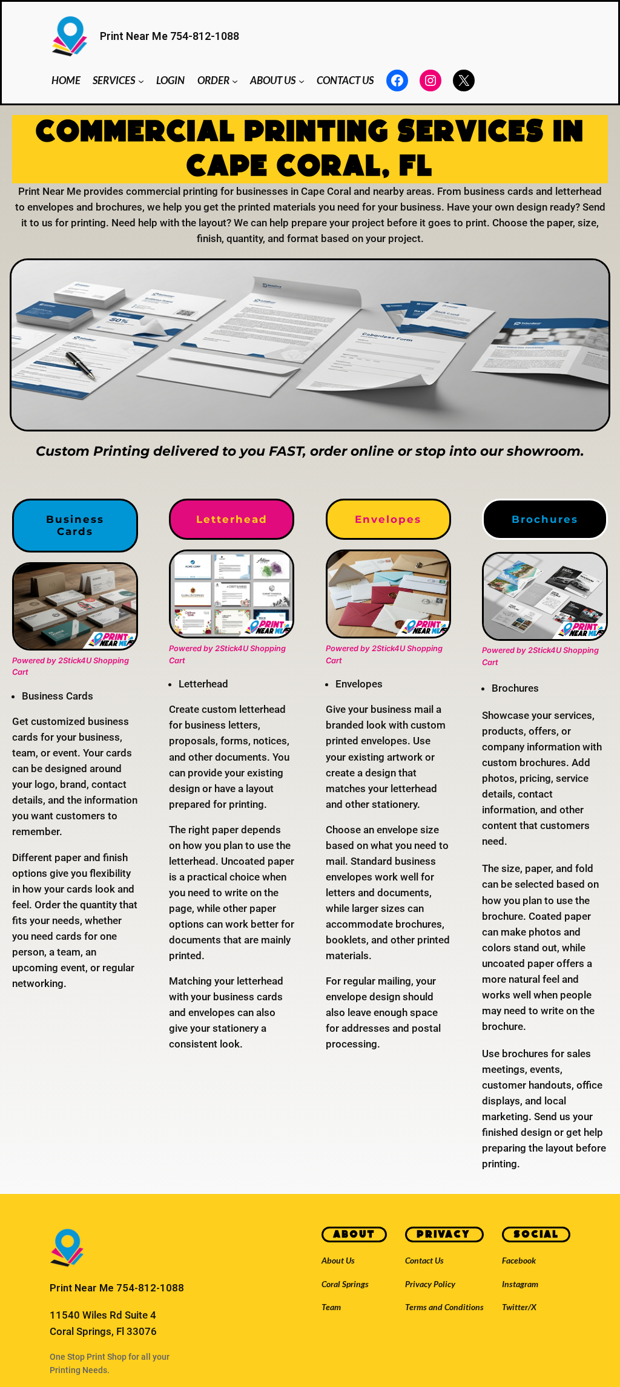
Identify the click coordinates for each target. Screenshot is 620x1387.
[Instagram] (430, 80)
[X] (464, 80)
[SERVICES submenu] (141, 80)
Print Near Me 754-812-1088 (169, 36)
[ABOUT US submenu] (301, 80)
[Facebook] (397, 80)
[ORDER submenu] (235, 80)
